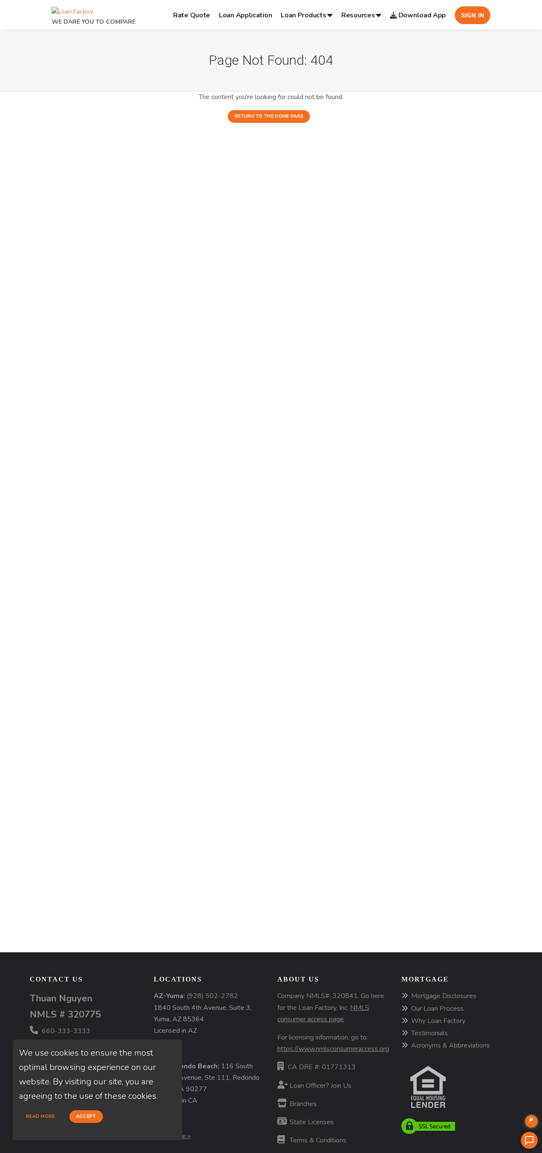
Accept (86, 1116)
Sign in (472, 15)
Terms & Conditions (317, 1140)
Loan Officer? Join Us (319, 1085)
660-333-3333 (65, 1031)
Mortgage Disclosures (443, 996)
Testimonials (429, 1033)
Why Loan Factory (438, 1021)
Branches (302, 1104)
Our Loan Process (437, 1008)
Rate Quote (191, 15)
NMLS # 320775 (65, 1014)
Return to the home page (269, 116)
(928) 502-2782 (212, 996)
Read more (40, 1116)
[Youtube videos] (531, 1121)
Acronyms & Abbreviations (450, 1045)
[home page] (72, 10)
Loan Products (303, 15)
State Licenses (311, 1122)
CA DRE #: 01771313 (322, 1067)
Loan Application (245, 15)
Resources (358, 15)
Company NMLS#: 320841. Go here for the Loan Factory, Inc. (330, 1007)
